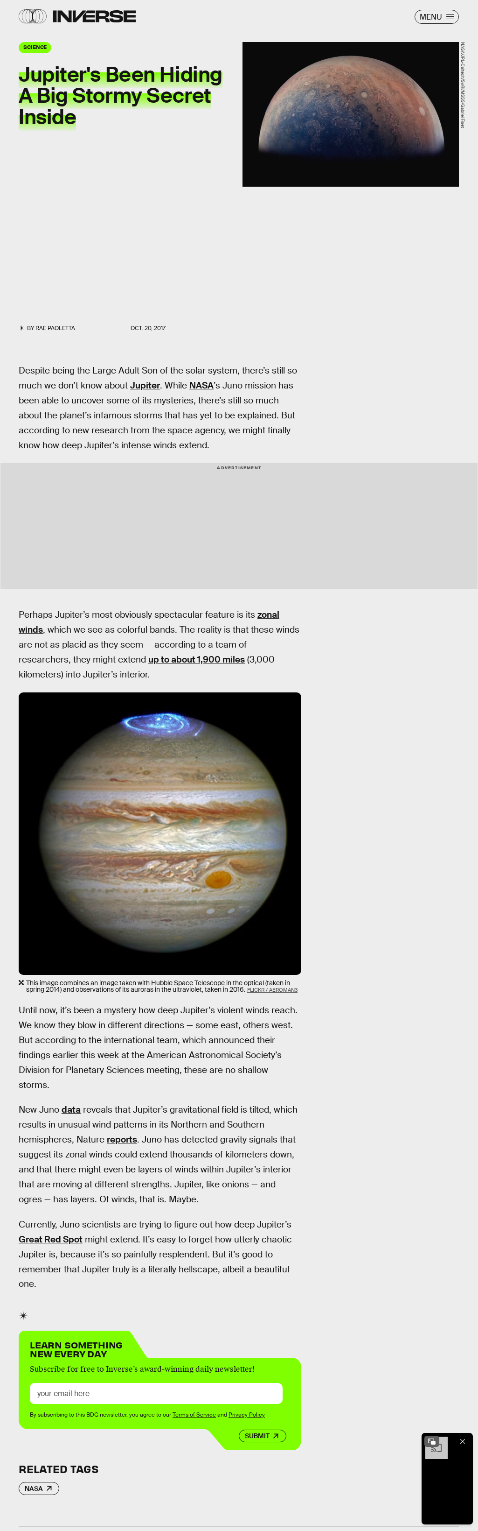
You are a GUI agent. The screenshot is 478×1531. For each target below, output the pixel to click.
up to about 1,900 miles (196, 659)
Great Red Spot (51, 1239)
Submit (257, 1436)
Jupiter (145, 385)
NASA (201, 385)
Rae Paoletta (55, 328)
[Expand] (431, 1441)
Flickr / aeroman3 (272, 990)
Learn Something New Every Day (76, 1349)
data (71, 1109)
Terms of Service (194, 1414)
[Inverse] (94, 16)
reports (122, 1139)
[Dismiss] (462, 1441)
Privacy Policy (247, 1414)
